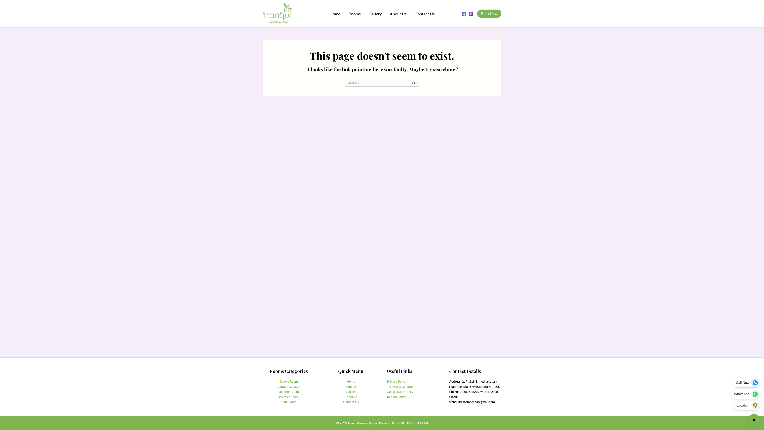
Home (351, 381)
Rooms (351, 386)
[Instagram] (471, 14)
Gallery (351, 391)
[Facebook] (464, 14)
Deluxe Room (289, 381)
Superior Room (289, 391)
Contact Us (351, 402)
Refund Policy (396, 397)
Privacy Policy (396, 381)
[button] (489, 14)
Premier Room (289, 397)
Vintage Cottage (288, 386)
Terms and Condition (401, 386)
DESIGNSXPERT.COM (412, 423)
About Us (351, 397)
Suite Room (288, 402)
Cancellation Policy (400, 391)
